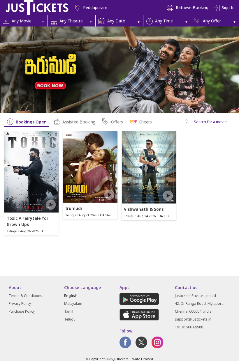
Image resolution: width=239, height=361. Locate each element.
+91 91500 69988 (189, 327)
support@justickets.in (193, 319)
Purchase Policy (22, 311)
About (15, 287)
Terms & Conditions (25, 295)
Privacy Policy (20, 303)
